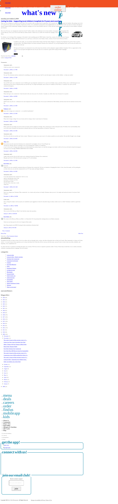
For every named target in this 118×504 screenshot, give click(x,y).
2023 (4, 304)
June (5, 373)
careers (8, 402)
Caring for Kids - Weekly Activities (15, 257)
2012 (4, 327)
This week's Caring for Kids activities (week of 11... (15, 340)
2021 (4, 308)
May (5, 375)
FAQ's (8, 266)
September (6, 366)
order (76, 7)
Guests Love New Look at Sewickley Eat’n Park (14, 342)
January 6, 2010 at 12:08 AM (10, 213)
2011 (4, 330)
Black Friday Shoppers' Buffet (10, 346)
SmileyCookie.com (11, 275)
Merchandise (10, 272)
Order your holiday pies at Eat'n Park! (12, 361)
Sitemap (32, 500)
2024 (4, 301)
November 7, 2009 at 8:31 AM (10, 187)
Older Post (80, 233)
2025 (4, 299)
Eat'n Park (6, 163)
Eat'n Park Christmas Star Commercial (12, 348)
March (5, 379)
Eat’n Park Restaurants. (13, 500)
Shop (4, 430)
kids (6, 417)
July (5, 371)
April (5, 377)
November (6, 338)
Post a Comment (6, 230)
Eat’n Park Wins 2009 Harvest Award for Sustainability (16, 351)
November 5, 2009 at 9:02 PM (10, 151)
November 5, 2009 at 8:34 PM (10, 138)
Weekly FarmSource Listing (13, 283)
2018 (4, 314)
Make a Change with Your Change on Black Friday (15, 344)
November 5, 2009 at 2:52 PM (10, 113)
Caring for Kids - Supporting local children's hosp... (15, 359)
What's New (7, 424)
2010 (4, 332)
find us (70, 10)
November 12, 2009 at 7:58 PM (11, 205)
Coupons (9, 262)
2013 (4, 325)
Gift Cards (6, 429)
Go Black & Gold (11, 270)
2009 (4, 334)
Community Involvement (12, 260)
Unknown (6, 109)
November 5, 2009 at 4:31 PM (10, 130)
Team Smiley (10, 281)
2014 (4, 323)
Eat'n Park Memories (11, 264)
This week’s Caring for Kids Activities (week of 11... (15, 357)
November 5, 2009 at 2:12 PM (10, 105)
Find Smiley (6, 425)
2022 (4, 306)
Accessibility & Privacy (40, 500)
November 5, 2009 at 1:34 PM (10, 88)
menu (71, 7)
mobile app (11, 413)
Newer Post (3, 233)
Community (6, 422)
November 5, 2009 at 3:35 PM (10, 121)
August (5, 368)
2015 (4, 321)
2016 (4, 319)
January (6, 383)
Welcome (9, 285)
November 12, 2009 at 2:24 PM (11, 196)
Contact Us (5, 435)
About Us (6, 420)
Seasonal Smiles (10, 274)
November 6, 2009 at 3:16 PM (10, 171)
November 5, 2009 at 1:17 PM (10, 69)
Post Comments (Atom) (12, 236)
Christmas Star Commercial (13, 259)
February (6, 381)
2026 (4, 297)
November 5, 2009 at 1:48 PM (10, 96)
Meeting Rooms (5, 437)
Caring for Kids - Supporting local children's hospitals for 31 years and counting (31, 21)
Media (4, 439)
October (6, 364)
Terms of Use (49, 500)
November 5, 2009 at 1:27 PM (10, 77)
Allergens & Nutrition (9, 427)
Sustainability (10, 279)
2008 (4, 386)
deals (7, 399)
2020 (4, 310)
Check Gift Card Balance (7, 433)
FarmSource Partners (11, 268)
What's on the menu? (11, 287)
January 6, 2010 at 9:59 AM (10, 227)
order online (58, 8)
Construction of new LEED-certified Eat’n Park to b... (16, 355)
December (6, 336)
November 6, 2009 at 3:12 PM (10, 160)
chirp (5, 141)
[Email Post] (22, 56)
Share (15, 51)
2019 (4, 312)
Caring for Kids (7, 57)
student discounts (11, 277)
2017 (4, 317)
